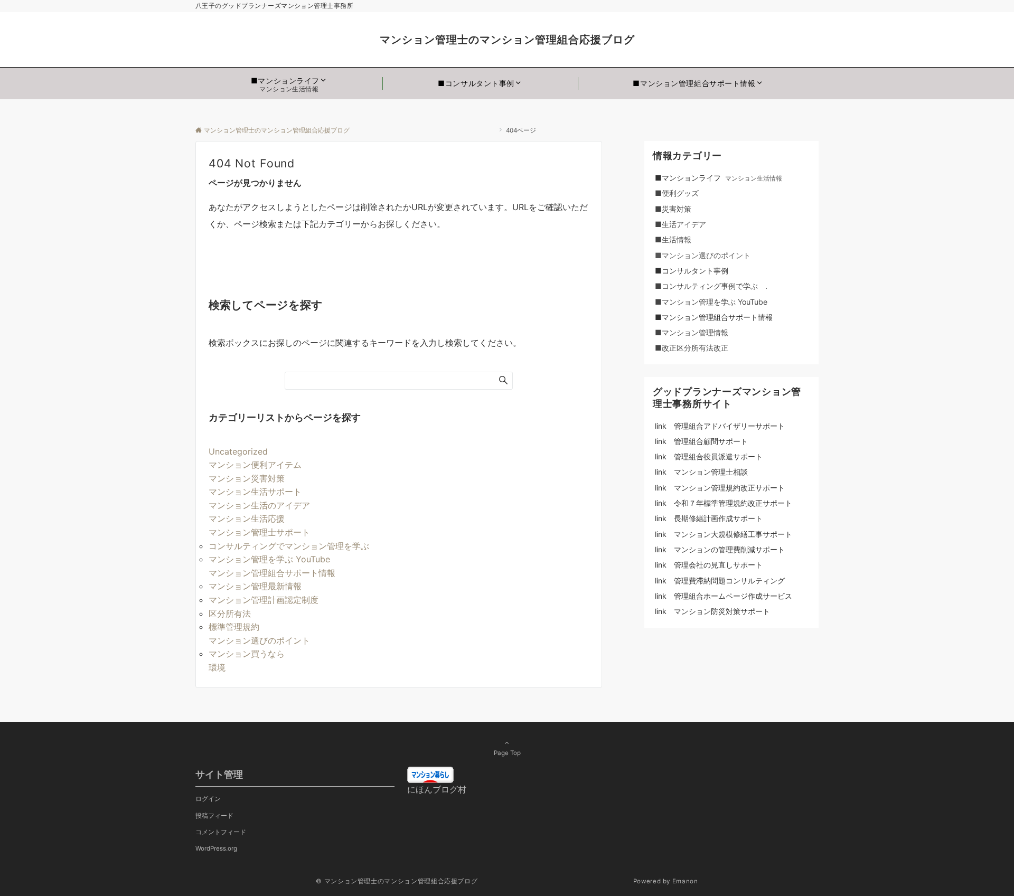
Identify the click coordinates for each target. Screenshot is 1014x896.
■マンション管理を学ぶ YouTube (715, 301)
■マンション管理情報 (691, 332)
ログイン (208, 799)
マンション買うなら (247, 653)
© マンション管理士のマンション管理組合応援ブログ (473, 881)
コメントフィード (220, 832)
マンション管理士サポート (259, 532)
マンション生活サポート (255, 491)
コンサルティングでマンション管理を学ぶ (289, 546)
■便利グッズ (684, 192)
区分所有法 (230, 613)
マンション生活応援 (247, 518)
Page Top (507, 753)
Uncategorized (238, 451)
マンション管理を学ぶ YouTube (274, 559)
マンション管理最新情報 (255, 586)
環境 (217, 667)
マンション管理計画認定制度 (263, 600)
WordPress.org (216, 848)
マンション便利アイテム (255, 464)
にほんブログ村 (436, 789)
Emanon (685, 881)
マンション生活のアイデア (259, 505)
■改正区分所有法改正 (691, 347)
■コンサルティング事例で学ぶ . (711, 285)
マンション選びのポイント (259, 640)
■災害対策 (684, 208)
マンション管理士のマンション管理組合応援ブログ (635, 39)
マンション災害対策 (247, 478)
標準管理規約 (234, 626)
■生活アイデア (680, 224)
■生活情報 (673, 239)
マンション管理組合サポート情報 (272, 573)
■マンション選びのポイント (702, 255)
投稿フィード (214, 815)
